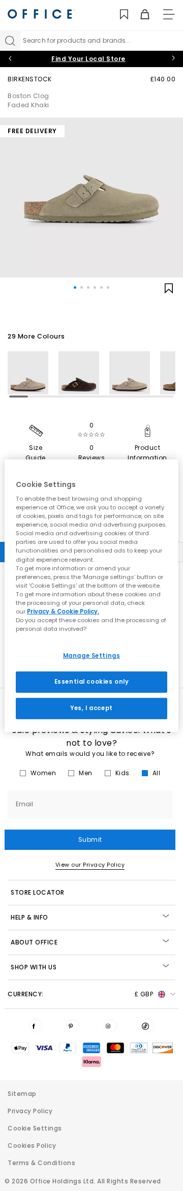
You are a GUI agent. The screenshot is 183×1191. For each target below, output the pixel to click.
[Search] (10, 40)
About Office (34, 942)
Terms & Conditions (41, 1162)
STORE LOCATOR (38, 892)
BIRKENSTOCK (30, 79)
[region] (91, 595)
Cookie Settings (35, 1128)
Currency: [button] (80, 994)
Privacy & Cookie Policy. (63, 611)
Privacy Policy (30, 1111)
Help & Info (29, 917)
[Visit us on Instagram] (110, 1025)
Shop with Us (33, 967)
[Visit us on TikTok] (147, 1025)
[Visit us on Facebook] (35, 1025)
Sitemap (22, 1093)
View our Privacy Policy (90, 865)
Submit (90, 839)
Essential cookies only (91, 682)
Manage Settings (91, 656)
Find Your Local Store (88, 58)
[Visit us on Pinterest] (72, 1025)
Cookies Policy (32, 1145)
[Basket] (139, 14)
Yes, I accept (91, 708)
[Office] (41, 14)
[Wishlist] (118, 14)
